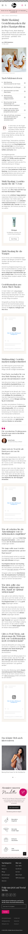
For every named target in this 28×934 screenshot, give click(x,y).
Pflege (7, 15)
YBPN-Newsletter (20, 878)
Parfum (4, 866)
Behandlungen (6, 875)
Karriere (18, 872)
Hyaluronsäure (8, 156)
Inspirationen (5, 878)
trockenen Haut (6, 459)
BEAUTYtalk (19, 875)
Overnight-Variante (13, 569)
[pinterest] (14, 894)
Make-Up (4, 869)
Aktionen (4, 881)
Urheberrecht (17, 918)
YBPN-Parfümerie (9, 675)
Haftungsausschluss (6, 921)
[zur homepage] (14, 5)
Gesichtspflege (13, 15)
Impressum (16, 924)
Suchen (5, 912)
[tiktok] (10, 894)
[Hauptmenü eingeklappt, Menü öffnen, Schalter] (2, 5)
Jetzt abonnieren (14, 807)
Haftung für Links (5, 924)
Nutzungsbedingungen (6, 918)
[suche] (6, 5)
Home (3, 15)
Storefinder (19, 869)
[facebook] (6, 894)
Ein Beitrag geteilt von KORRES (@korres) (14, 716)
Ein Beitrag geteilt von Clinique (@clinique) (15, 518)
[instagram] (3, 894)
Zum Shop (14, 239)
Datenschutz (16, 921)
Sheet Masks (18, 291)
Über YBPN (19, 866)
